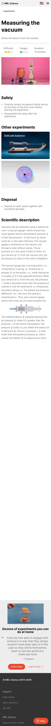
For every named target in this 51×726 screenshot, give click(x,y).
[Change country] (41, 3)
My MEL (7, 708)
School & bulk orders (13, 722)
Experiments (9, 11)
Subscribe (16, 667)
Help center (9, 697)
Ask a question (10, 702)
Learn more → (36, 666)
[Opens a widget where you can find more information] (40, 721)
